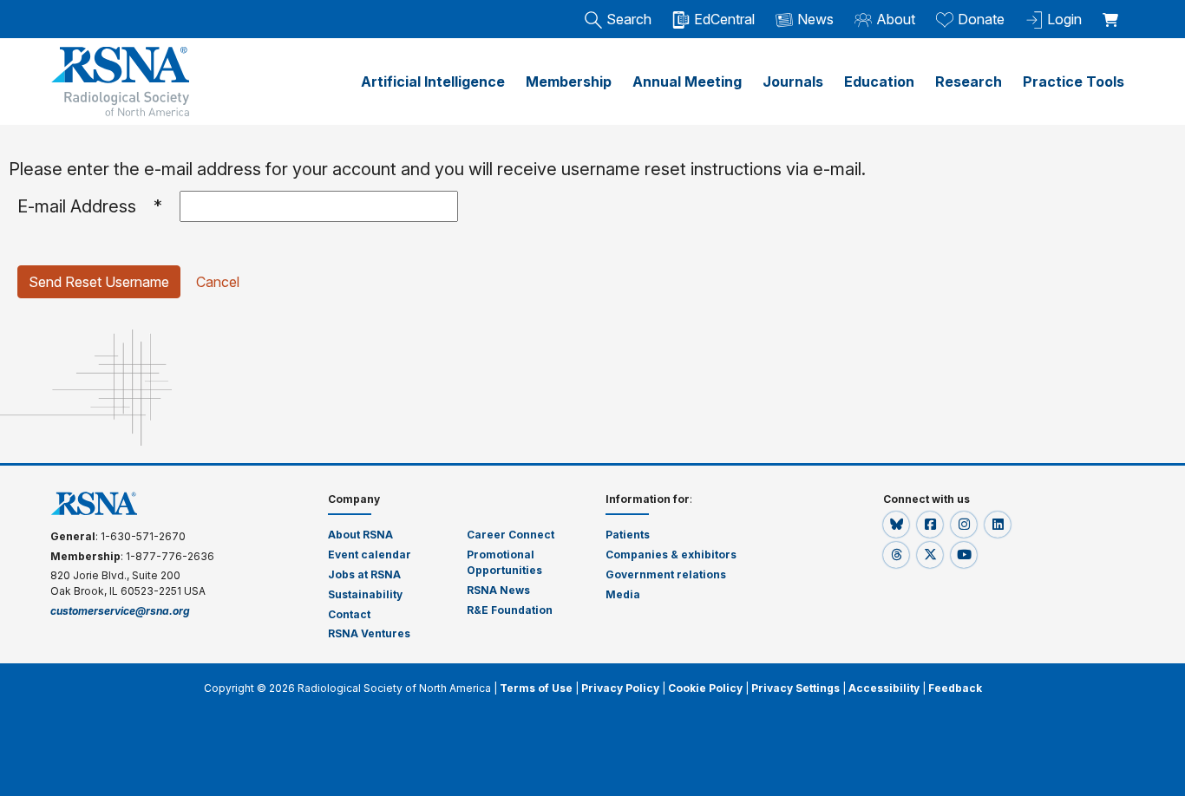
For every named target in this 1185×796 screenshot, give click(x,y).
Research (968, 81)
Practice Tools (1073, 81)
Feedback (955, 688)
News (815, 19)
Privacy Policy (620, 688)
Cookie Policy (705, 688)
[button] (897, 524)
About (895, 19)
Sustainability (365, 594)
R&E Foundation (510, 610)
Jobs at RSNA (364, 574)
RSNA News (498, 590)
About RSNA (360, 534)
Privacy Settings (795, 688)
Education (879, 81)
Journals (793, 81)
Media (623, 594)
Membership (569, 81)
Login (1064, 19)
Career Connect (510, 534)
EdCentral (724, 19)
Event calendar (371, 554)
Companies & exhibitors (671, 554)
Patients (628, 534)
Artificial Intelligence (433, 81)
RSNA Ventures (369, 633)
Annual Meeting (687, 81)
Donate (981, 19)
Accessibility (884, 688)
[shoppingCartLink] (1113, 10)
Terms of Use (536, 688)
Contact (349, 614)
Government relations (667, 574)
